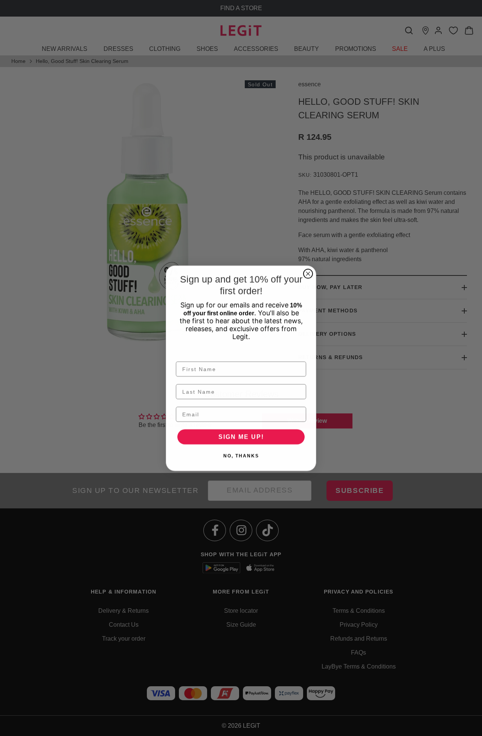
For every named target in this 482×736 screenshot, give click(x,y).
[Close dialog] (308, 273)
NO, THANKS (241, 455)
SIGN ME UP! (241, 436)
